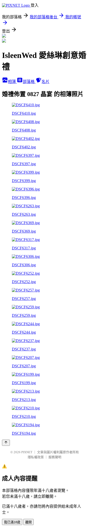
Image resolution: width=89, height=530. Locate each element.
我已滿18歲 (12, 522)
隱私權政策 (36, 457)
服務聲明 (54, 457)
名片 (45, 82)
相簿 (12, 82)
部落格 (29, 82)
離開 (28, 522)
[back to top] (6, 443)
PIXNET (26, 452)
